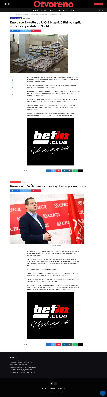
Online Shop (98, 4)
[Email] (12, 94)
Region (52, 10)
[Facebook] (12, 80)
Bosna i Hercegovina (16, 18)
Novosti (43, 10)
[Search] (102, 10)
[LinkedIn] (12, 87)
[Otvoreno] (54, 4)
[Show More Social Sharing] (42, 31)
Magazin (72, 10)
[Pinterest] (12, 91)
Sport (65, 10)
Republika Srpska (15, 182)
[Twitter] (12, 83)
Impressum (53, 388)
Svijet (59, 10)
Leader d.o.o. (60, 391)
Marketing (61, 388)
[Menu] (5, 10)
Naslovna (35, 10)
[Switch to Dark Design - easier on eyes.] (100, 10)
